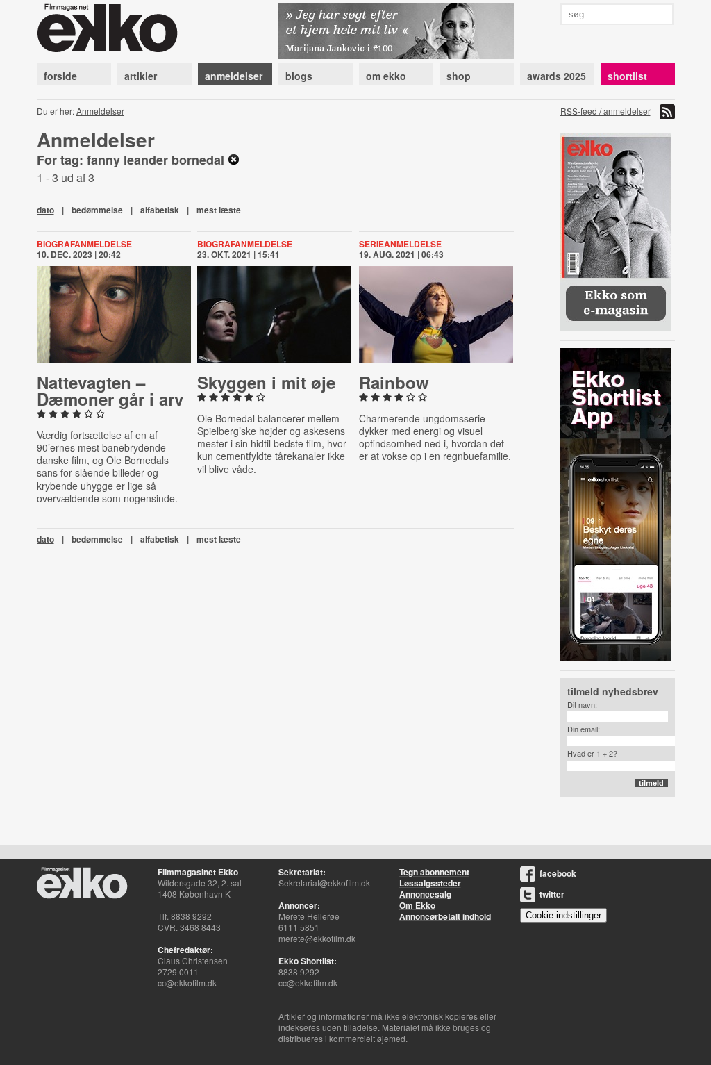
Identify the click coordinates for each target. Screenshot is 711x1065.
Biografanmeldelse (84, 244)
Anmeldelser (100, 111)
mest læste (218, 210)
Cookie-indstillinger (563, 915)
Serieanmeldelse (400, 244)
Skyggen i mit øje (266, 382)
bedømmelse (97, 210)
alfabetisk (159, 210)
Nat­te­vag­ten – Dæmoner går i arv (110, 390)
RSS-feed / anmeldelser (605, 111)
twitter (551, 894)
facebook (557, 873)
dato (45, 210)
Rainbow (394, 382)
